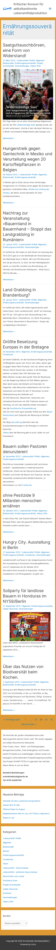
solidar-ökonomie (10, 609)
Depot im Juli (8, 818)
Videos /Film (35, 66)
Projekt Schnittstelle (11, 885)
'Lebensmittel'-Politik (26, 60)
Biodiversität (8, 63)
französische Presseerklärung (23, 408)
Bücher (6, 851)
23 (36, 719)
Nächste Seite (29, 724)
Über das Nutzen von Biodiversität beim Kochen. (23, 672)
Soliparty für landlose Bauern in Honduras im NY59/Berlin (24, 596)
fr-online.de (27, 485)
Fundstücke (8, 354)
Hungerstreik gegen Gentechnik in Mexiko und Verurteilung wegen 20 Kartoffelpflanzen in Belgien (27, 159)
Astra (33, 944)
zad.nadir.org (16, 422)
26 (51, 719)
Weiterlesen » (9, 138)
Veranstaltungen (22, 66)
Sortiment (7, 893)
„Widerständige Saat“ (26, 125)
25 (46, 719)
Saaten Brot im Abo (11, 805)
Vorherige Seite (11, 719)
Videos (6, 432)
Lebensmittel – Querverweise (15, 868)
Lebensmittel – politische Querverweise (20, 872)
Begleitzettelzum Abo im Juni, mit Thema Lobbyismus (26, 813)
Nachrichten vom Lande (13, 876)
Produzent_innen (10, 880)
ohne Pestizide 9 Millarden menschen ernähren (22, 500)
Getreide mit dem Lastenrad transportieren (21, 801)
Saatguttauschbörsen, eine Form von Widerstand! (24, 50)
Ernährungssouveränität (25, 63)
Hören (5, 864)
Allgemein (40, 60)
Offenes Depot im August (14, 809)
